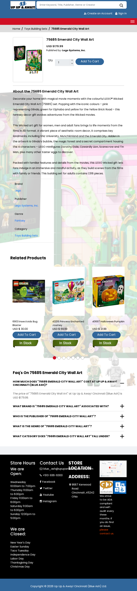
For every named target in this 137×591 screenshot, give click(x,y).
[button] (54, 358)
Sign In (122, 13)
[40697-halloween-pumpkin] (108, 291)
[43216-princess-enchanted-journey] (68, 291)
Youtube (48, 495)
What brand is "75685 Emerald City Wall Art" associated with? (61, 406)
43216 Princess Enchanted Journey (68, 323)
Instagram (50, 501)
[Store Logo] (22, 5)
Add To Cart (90, 61)
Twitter (48, 488)
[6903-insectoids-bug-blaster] (29, 291)
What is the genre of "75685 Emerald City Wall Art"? (52, 426)
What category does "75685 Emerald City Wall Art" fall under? (61, 436)
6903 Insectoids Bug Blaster (25, 323)
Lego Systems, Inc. (26, 206)
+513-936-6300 (53, 475)
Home (16, 29)
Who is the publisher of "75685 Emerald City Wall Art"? (54, 416)
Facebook (48, 482)
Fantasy (20, 220)
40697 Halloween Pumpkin (108, 321)
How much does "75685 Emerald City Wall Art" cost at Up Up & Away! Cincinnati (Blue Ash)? (65, 383)
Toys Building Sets (35, 29)
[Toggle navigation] (132, 21)
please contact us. (107, 531)
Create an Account (99, 13)
